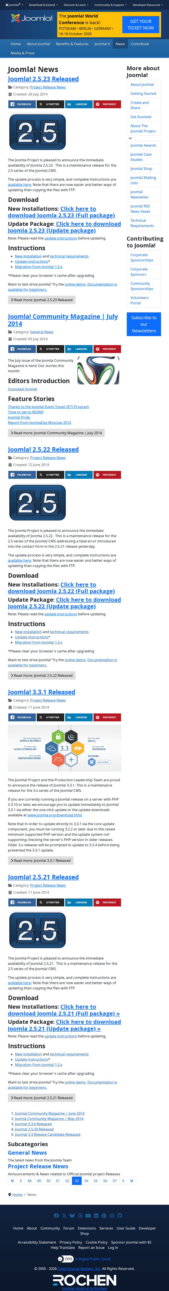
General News (41, 332)
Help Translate (63, 1247)
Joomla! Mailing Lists (143, 180)
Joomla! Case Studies (141, 157)
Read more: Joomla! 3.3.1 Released (42, 860)
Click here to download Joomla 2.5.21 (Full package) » (64, 1010)
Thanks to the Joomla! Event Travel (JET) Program (48, 406)
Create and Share (139, 105)
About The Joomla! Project (143, 128)
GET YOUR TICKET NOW (141, 24)
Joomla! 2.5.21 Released (43, 877)
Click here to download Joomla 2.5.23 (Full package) (61, 212)
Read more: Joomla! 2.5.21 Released (43, 1097)
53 (77, 1180)
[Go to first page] (12, 1181)
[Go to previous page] (21, 1181)
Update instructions (31, 261)
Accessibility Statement (37, 1242)
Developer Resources (147, 5)
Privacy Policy (71, 1242)
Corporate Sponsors (139, 272)
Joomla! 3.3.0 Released (33, 1124)
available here (19, 184)
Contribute (140, 43)
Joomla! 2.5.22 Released (43, 449)
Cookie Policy (97, 1242)
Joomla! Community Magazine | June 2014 (49, 1113)
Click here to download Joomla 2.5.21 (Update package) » (64, 1025)
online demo (75, 284)
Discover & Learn (75, 5)
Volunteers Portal (139, 300)
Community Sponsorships (141, 286)
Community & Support (109, 5)
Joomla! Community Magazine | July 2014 (63, 320)
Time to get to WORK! (26, 412)
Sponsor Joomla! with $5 (131, 1242)
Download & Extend (42, 5)
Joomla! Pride (19, 417)
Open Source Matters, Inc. (79, 1268)
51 (58, 1180)
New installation (28, 256)
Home (16, 43)
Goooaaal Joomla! (22, 389)
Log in (113, 1247)
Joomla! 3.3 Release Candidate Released (47, 1134)
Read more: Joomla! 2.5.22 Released (43, 675)
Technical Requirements (142, 223)
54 (86, 1180)
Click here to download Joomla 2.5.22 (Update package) (64, 603)
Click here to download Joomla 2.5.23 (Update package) (64, 227)
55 (96, 1180)
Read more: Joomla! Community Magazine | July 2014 (57, 432)
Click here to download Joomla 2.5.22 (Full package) (61, 588)
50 (48, 1180)
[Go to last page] (131, 1181)
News (120, 43)
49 (39, 1180)
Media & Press (23, 53)
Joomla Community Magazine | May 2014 (49, 1118)
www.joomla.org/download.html (55, 815)
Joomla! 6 (102, 43)
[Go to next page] (123, 1181)
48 (29, 1180)
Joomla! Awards (143, 145)
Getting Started (143, 93)
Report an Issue (91, 1247)
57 (115, 1180)
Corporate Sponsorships (141, 257)
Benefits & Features (72, 43)
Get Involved (140, 116)
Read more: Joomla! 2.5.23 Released (43, 299)
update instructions (60, 238)
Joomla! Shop (141, 168)
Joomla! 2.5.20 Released (34, 1129)
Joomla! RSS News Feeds (140, 209)
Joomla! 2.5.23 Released (43, 79)
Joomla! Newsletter (139, 194)
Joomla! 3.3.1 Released (41, 692)
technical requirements (69, 256)
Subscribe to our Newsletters (144, 324)
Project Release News (48, 87)
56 (105, 1180)
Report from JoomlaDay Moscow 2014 (39, 422)
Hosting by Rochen (84, 1288)
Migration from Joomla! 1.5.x (38, 266)
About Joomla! (38, 43)
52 (67, 1180)
